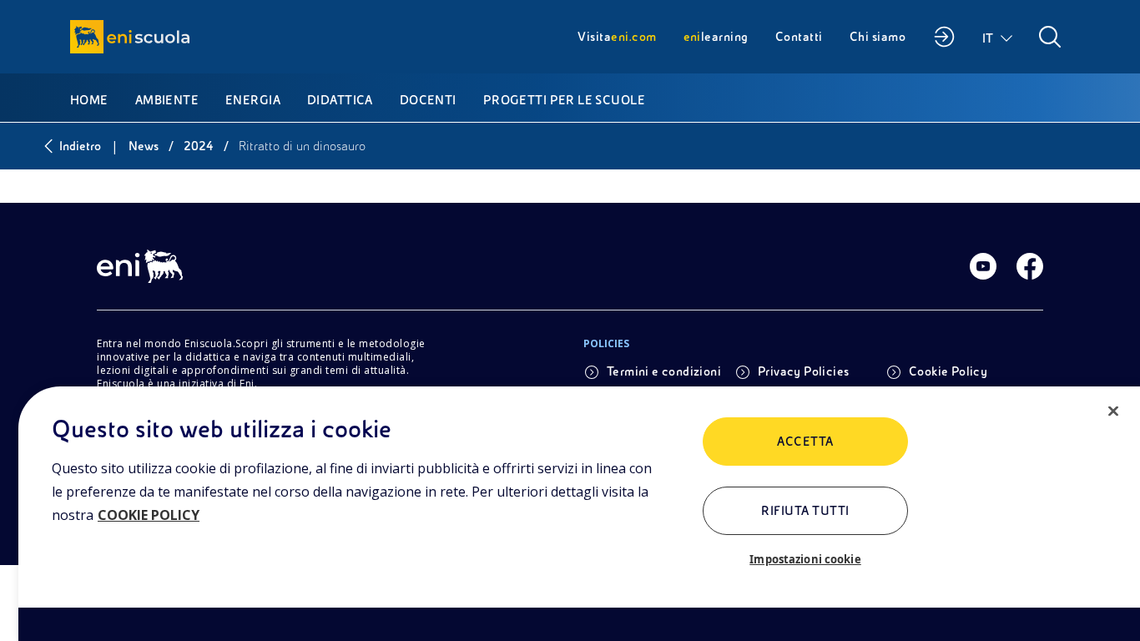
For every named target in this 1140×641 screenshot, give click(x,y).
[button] (998, 36)
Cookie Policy (948, 371)
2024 (199, 146)
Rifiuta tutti (805, 510)
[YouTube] (983, 266)
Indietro (80, 146)
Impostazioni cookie (804, 559)
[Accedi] (944, 37)
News (144, 146)
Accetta (805, 441)
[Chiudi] (1113, 411)
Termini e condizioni (664, 371)
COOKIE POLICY (148, 515)
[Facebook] (1029, 266)
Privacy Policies (803, 371)
